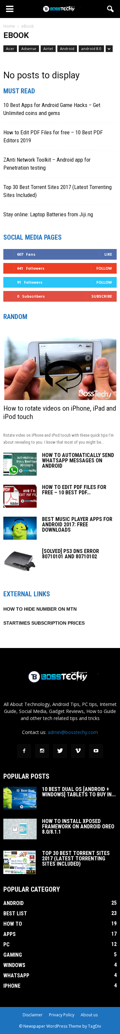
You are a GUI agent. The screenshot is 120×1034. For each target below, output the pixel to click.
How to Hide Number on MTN (40, 609)
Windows (14, 965)
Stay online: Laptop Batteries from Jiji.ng (48, 214)
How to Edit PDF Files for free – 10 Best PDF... (74, 490)
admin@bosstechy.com (73, 732)
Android (67, 48)
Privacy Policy (61, 1015)
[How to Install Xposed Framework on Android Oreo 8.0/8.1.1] (20, 829)
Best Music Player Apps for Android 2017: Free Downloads (77, 524)
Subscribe (101, 296)
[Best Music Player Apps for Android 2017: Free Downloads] (20, 528)
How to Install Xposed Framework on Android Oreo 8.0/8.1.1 (78, 826)
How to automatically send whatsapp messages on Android (78, 460)
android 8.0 (91, 48)
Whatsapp (16, 975)
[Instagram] (42, 751)
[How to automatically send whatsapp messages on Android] (20, 464)
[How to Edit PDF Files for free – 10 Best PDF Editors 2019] (20, 496)
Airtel (48, 48)
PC (6, 944)
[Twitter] (60, 751)
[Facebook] (24, 751)
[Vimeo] (78, 751)
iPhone (11, 986)
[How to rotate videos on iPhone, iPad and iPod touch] (60, 364)
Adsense (28, 48)
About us (89, 1015)
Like (108, 254)
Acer (10, 48)
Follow (104, 268)
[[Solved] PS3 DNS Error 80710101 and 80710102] (19, 560)
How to (12, 924)
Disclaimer (33, 1015)
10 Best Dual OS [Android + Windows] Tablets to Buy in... (79, 792)
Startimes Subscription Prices (44, 623)
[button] (110, 9)
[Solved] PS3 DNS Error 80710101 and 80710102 (70, 554)
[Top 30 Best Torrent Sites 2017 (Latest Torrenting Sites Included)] (19, 862)
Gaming (12, 955)
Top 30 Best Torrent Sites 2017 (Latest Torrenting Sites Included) (76, 858)
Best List (15, 913)
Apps (9, 934)
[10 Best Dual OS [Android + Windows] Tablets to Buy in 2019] (20, 798)
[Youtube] (96, 751)
